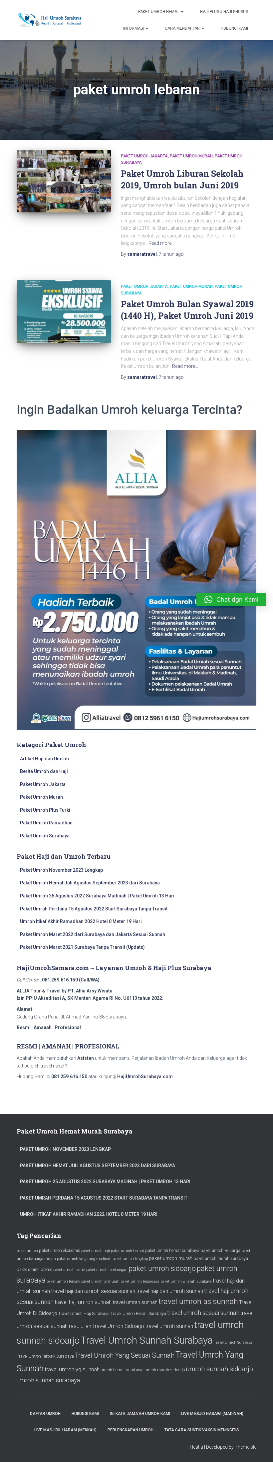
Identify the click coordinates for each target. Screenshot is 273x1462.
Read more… (161, 243)
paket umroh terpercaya (140, 1281)
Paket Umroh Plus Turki (45, 810)
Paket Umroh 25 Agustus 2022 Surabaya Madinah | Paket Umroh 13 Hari (97, 895)
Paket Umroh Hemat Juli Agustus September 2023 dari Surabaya (90, 882)
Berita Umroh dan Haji (44, 771)
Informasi (134, 28)
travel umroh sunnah (169, 1326)
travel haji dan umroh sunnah (169, 1291)
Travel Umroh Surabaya (233, 1342)
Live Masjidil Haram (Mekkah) (65, 1430)
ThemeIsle (245, 1447)
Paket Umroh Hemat (159, 11)
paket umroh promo (34, 1269)
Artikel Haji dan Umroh (44, 758)
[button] (231, 599)
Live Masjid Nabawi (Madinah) (212, 1413)
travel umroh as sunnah (198, 1301)
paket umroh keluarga (220, 1250)
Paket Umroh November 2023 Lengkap (61, 870)
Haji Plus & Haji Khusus (224, 11)
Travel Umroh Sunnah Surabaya (147, 1340)
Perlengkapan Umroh (130, 1430)
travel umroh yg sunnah (72, 1369)
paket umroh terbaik (63, 1281)
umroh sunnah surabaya (48, 1380)
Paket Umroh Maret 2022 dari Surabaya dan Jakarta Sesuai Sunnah (92, 934)
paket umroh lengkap (130, 1259)
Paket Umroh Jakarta (144, 156)
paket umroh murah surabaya (220, 1258)
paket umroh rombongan (107, 1270)
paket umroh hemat (127, 1251)
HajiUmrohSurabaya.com (145, 1076)
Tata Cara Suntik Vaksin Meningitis (201, 1430)
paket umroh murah (170, 1258)
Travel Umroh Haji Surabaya (84, 1313)
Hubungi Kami (234, 28)
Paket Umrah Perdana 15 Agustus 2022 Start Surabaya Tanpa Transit (93, 908)
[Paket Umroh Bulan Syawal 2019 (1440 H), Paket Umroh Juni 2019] (64, 311)
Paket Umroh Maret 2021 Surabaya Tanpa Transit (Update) (82, 947)
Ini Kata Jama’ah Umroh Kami (140, 1413)
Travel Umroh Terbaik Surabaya (45, 1356)
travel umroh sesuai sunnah (203, 1312)
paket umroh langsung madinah (84, 1259)
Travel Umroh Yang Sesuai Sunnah (124, 1355)
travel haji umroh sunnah (83, 1302)
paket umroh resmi (69, 1270)
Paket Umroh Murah (191, 156)
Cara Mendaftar (183, 28)
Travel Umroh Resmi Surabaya (138, 1313)
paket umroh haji (95, 1251)
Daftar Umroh (45, 1413)
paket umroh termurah (100, 1281)
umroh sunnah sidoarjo (219, 1369)
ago (171, 254)
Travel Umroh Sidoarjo (118, 1326)
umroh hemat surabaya (122, 1369)
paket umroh (27, 1251)
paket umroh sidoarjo (162, 1268)
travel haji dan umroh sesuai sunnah (93, 1291)
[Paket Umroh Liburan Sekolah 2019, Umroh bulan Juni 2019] (64, 181)
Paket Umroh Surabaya (45, 835)
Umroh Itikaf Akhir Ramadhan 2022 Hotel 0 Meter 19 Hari (81, 921)
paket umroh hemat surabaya (172, 1250)
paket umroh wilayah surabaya (186, 1281)
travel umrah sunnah (135, 1302)
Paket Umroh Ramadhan (46, 822)
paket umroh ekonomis (59, 1250)
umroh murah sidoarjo (164, 1369)
